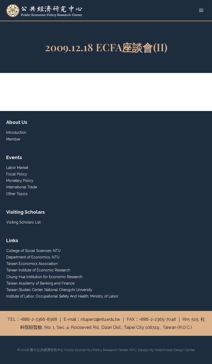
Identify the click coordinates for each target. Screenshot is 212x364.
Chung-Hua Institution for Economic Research (44, 277)
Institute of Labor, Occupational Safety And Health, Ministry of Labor (62, 296)
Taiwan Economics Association (32, 264)
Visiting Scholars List (23, 222)
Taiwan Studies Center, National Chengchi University (49, 290)
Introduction (16, 132)
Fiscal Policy (16, 174)
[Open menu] (201, 10)
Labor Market (17, 168)
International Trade (21, 187)
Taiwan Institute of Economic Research (38, 270)
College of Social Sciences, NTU (33, 251)
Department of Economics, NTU (32, 257)
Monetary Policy (19, 181)
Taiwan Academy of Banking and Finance (40, 283)
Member (13, 139)
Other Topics (17, 194)
